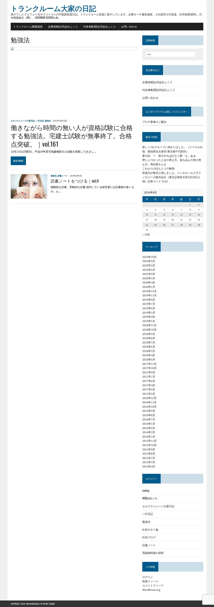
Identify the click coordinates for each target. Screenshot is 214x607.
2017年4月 (148, 385)
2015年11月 (149, 441)
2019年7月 (148, 304)
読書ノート (63, 175)
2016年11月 (149, 402)
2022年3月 (148, 270)
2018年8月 (148, 338)
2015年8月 (148, 453)
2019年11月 (149, 295)
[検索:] (170, 54)
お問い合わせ (129, 26)
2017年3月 (148, 389)
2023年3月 (148, 261)
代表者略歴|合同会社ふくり (99, 26)
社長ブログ (149, 537)
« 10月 (146, 234)
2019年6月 (148, 308)
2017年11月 (149, 364)
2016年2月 (148, 432)
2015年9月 (148, 449)
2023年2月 (148, 265)
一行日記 (40, 120)
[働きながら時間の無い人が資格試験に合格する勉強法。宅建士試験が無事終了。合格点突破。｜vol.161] (74, 116)
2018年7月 (148, 342)
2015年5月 (148, 462)
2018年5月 (148, 351)
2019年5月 (148, 312)
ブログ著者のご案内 (154, 122)
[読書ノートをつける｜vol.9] (29, 196)
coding (145, 491)
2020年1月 (148, 287)
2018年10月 (149, 329)
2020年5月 (148, 278)
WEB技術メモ (149, 498)
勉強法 (48, 120)
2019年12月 (149, 291)
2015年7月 (148, 458)
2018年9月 (148, 334)
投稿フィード (150, 581)
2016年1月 (148, 436)
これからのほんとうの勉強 (158, 168)
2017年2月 (148, 394)
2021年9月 (148, 274)
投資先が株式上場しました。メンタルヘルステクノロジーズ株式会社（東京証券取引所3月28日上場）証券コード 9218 (171, 177)
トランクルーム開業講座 (28, 26)
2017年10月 (149, 368)
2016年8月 (148, 415)
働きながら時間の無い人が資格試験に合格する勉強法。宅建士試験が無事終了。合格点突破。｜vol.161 (72, 135)
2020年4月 (148, 282)
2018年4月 (148, 355)
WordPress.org (151, 590)
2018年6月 (148, 346)
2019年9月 (148, 299)
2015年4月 (148, 466)
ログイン (147, 577)
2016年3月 (148, 428)
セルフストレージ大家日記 (23, 120)
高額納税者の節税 (153, 553)
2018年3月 (148, 359)
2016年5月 (148, 424)
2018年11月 (149, 325)
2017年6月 (148, 381)
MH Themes (50, 603)
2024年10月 (149, 257)
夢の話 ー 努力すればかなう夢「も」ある (169, 156)
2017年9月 (148, 372)
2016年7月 (148, 419)
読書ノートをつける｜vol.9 (75, 181)
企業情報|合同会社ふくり (63, 26)
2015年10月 (149, 445)
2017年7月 (148, 376)
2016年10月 (149, 406)
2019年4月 (148, 317)
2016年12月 (149, 398)
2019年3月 (148, 321)
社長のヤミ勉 (150, 529)
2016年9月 (148, 411)
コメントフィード (153, 585)
